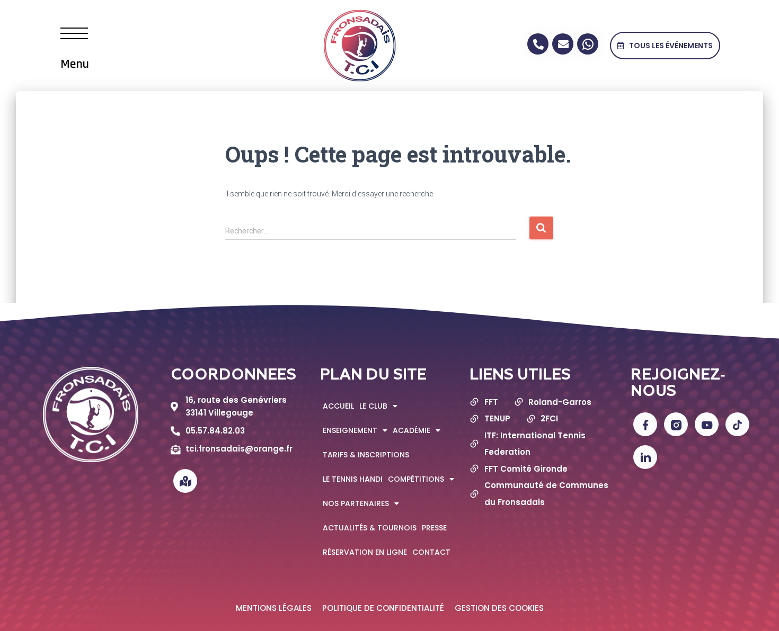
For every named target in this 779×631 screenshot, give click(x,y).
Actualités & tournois (370, 527)
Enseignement (350, 430)
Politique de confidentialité (383, 608)
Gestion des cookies (499, 608)
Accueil (338, 406)
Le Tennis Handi (353, 479)
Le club (373, 406)
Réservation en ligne (365, 552)
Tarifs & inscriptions (366, 454)
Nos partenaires (356, 503)
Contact (431, 552)
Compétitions (416, 479)
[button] (665, 45)
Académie (411, 430)
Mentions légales (274, 608)
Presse (434, 527)
